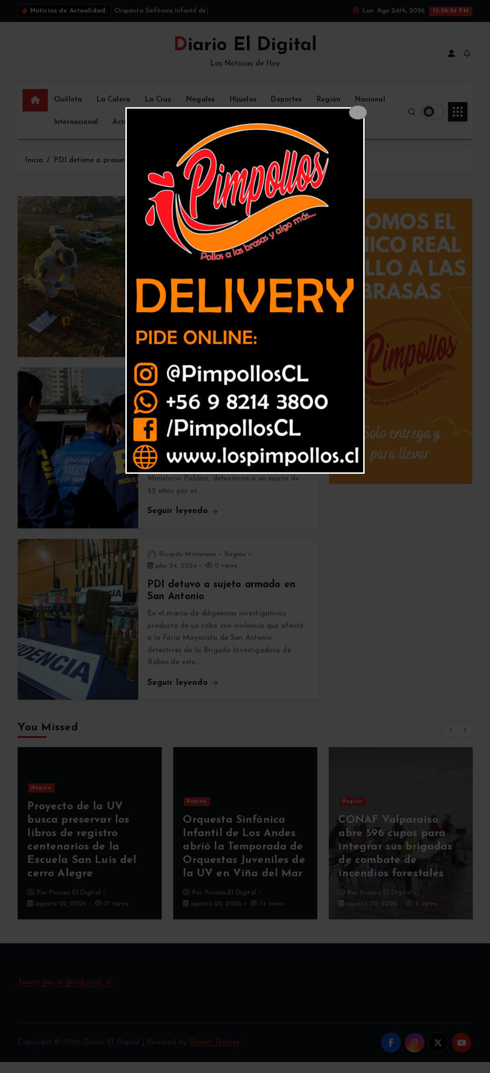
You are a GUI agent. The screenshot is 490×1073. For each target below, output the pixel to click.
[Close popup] (358, 112)
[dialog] (245, 290)
